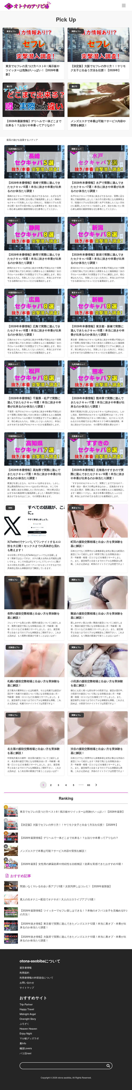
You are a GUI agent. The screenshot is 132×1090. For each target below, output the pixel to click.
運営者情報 (26, 967)
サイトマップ (27, 987)
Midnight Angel (28, 1014)
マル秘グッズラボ (29, 1038)
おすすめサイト (33, 997)
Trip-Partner (26, 1004)
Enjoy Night (26, 1033)
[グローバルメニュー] (124, 5)
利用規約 (24, 972)
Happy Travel (27, 1009)
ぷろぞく (24, 1023)
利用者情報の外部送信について (36, 977)
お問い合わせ (27, 982)
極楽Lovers (26, 1048)
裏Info (23, 1043)
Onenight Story (28, 1019)
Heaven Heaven (28, 1028)
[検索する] (108, 1066)
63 (88, 785)
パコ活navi (25, 1053)
